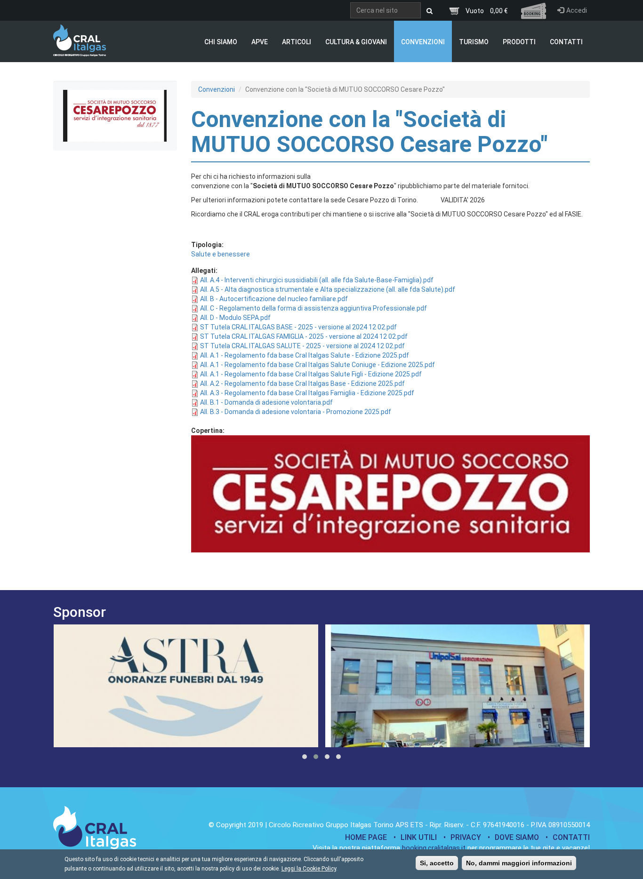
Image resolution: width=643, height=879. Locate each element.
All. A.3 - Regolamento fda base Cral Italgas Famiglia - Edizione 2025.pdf (307, 393)
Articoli (296, 42)
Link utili (419, 837)
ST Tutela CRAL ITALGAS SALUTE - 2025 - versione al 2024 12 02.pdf (302, 346)
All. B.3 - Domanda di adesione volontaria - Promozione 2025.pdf (295, 412)
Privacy (465, 837)
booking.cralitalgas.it (434, 848)
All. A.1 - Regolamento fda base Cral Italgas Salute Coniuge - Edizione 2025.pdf (317, 364)
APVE (259, 42)
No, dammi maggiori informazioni (519, 863)
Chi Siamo (220, 42)
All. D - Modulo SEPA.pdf (235, 317)
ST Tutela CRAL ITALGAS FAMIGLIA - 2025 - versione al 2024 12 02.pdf (304, 336)
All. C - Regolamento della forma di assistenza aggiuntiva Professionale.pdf (313, 308)
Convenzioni (423, 42)
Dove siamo (517, 837)
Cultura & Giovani (356, 42)
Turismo (474, 42)
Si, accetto (437, 863)
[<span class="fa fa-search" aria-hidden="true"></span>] (429, 10)
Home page (366, 837)
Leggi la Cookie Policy (308, 868)
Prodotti (519, 42)
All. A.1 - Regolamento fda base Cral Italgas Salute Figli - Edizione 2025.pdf (311, 374)
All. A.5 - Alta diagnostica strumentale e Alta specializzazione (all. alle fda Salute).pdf (327, 289)
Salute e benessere (220, 254)
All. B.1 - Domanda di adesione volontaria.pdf (266, 402)
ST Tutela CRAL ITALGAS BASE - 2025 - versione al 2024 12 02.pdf (298, 327)
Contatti (566, 42)
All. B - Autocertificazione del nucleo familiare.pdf (274, 299)
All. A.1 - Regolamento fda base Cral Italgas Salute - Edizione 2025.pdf (304, 355)
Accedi (576, 10)
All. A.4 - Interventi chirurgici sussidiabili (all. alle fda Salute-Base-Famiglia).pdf (317, 280)
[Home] (79, 40)
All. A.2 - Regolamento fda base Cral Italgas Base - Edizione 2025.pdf (302, 383)
